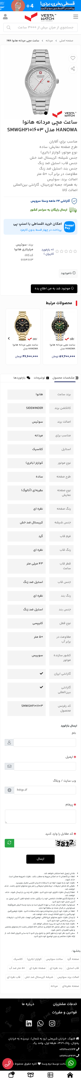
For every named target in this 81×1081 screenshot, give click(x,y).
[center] (8, 27)
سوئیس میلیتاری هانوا (23, 247)
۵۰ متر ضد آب (17, 968)
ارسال (40, 858)
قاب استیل (73, 968)
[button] (72, 338)
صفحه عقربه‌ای (70, 986)
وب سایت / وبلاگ (64, 780)
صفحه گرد (73, 959)
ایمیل (69, 757)
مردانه (49, 41)
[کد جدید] (9, 843)
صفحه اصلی (66, 41)
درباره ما (28, 1004)
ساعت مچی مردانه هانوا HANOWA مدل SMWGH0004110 (25, 347)
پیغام (69, 804)
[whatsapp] (40, 1024)
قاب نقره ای (13, 977)
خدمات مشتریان (65, 1004)
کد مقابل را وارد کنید (59, 833)
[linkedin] (29, 1024)
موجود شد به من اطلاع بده (53, 288)
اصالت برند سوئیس (68, 977)
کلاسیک (18, 959)
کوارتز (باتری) (34, 959)
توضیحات (39, 378)
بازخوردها (20, 378)
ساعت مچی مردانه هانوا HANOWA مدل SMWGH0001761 (62, 347)
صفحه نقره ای (37, 968)
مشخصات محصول (63, 378)
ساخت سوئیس (54, 959)
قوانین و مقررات (64, 1012)
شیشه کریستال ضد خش (39, 977)
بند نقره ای (56, 968)
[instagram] (52, 1024)
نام (74, 733)
